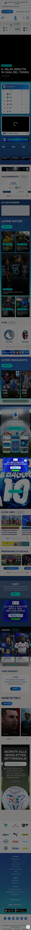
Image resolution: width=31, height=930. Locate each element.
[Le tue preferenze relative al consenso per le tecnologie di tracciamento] (28, 927)
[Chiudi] (25, 460)
